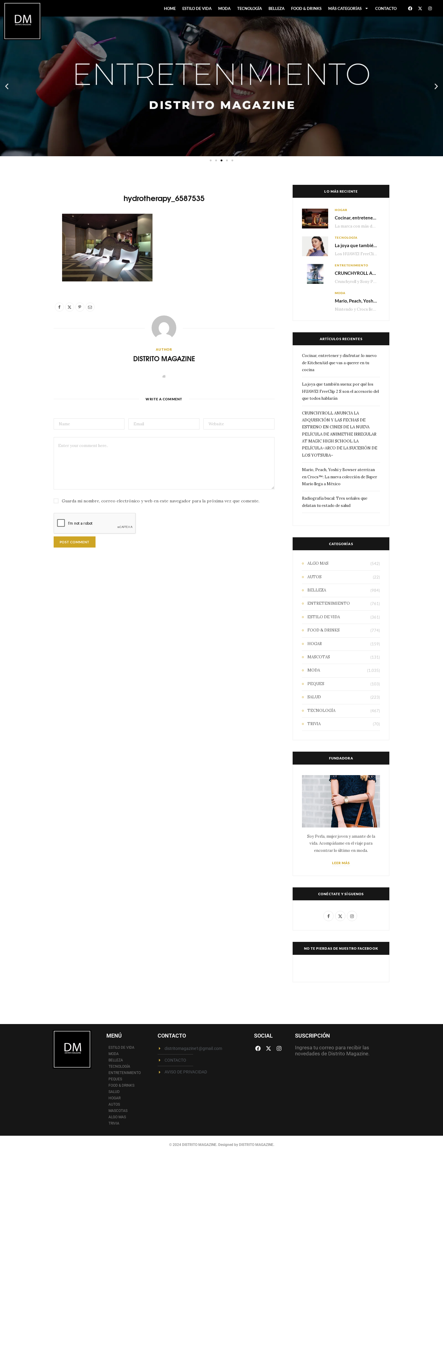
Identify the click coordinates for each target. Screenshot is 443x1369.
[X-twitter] (420, 8)
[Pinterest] (33, 268)
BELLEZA (276, 8)
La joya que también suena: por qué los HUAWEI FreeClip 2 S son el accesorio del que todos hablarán (340, 391)
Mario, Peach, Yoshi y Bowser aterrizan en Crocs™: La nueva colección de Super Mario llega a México (339, 476)
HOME (170, 8)
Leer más (341, 863)
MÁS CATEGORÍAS (345, 8)
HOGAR (341, 210)
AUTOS (314, 576)
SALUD (314, 697)
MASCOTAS (318, 657)
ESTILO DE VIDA (197, 8)
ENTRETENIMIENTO (351, 265)
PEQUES (315, 683)
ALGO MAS (317, 563)
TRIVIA (314, 723)
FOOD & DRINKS (306, 8)
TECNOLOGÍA (249, 8)
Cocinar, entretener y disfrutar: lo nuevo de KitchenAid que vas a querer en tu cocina (339, 362)
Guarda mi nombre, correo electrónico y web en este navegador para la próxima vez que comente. (160, 501)
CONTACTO (386, 8)
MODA (224, 8)
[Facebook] (410, 8)
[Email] (33, 284)
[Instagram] (430, 8)
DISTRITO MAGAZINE (164, 358)
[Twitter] (33, 253)
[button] (7, 86)
